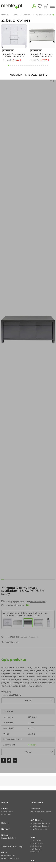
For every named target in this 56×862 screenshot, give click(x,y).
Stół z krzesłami (36, 846)
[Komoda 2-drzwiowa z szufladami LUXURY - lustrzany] (7, 622)
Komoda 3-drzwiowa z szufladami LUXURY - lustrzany (41, 55)
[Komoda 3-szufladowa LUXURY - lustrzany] (38, 622)
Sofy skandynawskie (38, 829)
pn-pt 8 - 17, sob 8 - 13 (22, 637)
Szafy (32, 860)
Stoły (32, 837)
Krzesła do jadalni (8, 838)
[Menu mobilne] (52, 6)
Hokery (4, 823)
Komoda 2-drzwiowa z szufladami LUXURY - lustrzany (13, 55)
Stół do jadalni (36, 840)
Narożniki (35, 808)
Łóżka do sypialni (8, 855)
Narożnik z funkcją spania (40, 812)
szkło (41, 750)
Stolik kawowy (36, 849)
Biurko (4, 802)
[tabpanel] (14, 42)
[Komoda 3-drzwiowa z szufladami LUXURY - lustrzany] (17, 622)
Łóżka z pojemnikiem (10, 858)
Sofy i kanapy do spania (39, 826)
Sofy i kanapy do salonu (40, 823)
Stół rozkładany (36, 843)
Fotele (4, 808)
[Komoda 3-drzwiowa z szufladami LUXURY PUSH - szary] (28, 622)
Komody (32, 745)
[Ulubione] (40, 6)
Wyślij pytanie (12, 642)
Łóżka (4, 852)
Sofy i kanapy (36, 820)
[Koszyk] (45, 6)
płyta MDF (33, 750)
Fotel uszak (6, 814)
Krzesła (4, 835)
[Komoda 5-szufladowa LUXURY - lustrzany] (48, 622)
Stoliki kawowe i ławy (11, 846)
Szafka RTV (34, 852)
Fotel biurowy (7, 812)
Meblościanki (36, 802)
